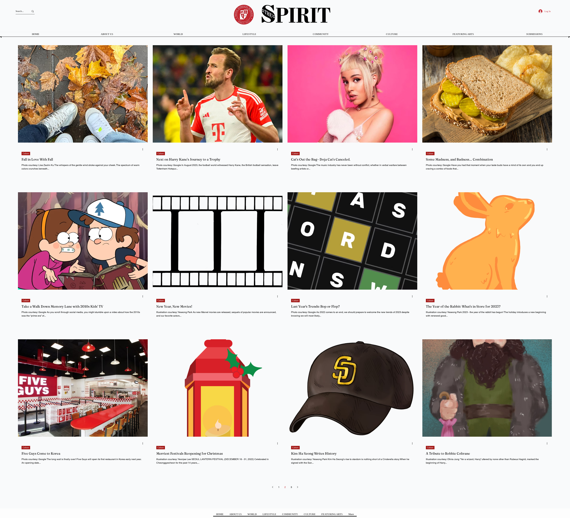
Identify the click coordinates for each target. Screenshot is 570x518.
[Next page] (297, 487)
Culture (26, 153)
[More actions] (143, 149)
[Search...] (33, 11)
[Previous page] (272, 487)
